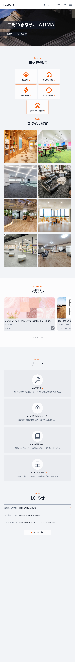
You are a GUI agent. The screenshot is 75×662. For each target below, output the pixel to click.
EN (65, 4)
